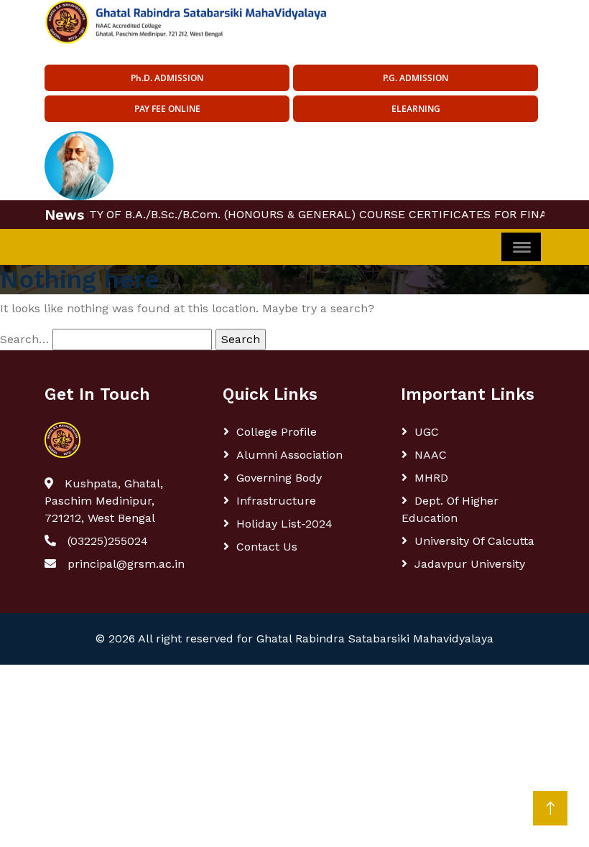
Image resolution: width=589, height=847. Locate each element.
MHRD (431, 478)
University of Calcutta (474, 541)
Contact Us (266, 546)
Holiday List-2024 (284, 523)
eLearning (415, 109)
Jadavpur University (469, 564)
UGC (426, 432)
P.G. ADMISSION (415, 78)
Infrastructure (276, 500)
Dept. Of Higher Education (450, 509)
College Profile (276, 432)
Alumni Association (289, 455)
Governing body (279, 478)
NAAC (430, 455)
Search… (24, 339)
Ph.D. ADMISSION (167, 78)
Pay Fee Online (167, 109)
